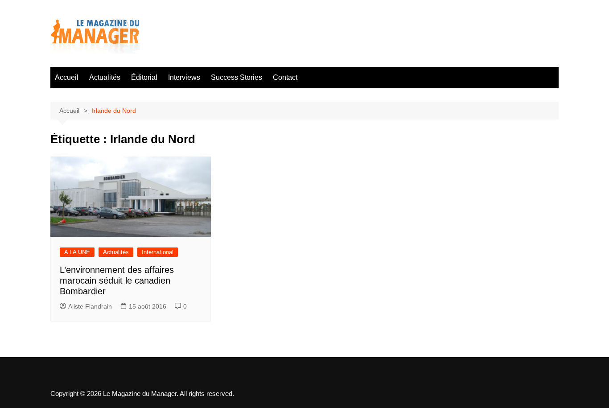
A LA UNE (77, 252)
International (157, 252)
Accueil (66, 77)
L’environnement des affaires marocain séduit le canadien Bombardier (117, 280)
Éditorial (144, 77)
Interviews (184, 77)
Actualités (104, 77)
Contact (285, 77)
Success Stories (236, 77)
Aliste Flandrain (90, 306)
